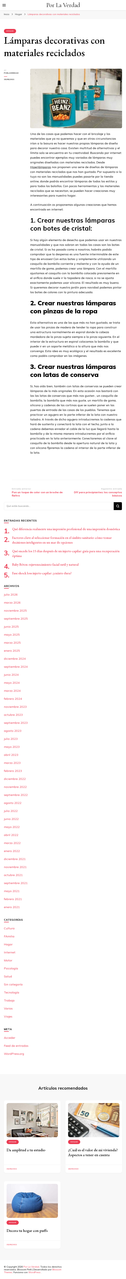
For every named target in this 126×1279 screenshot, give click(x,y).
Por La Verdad (63, 5)
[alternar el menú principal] (4, 5)
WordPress (34, 1272)
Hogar (12, 1222)
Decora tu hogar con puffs (27, 1230)
